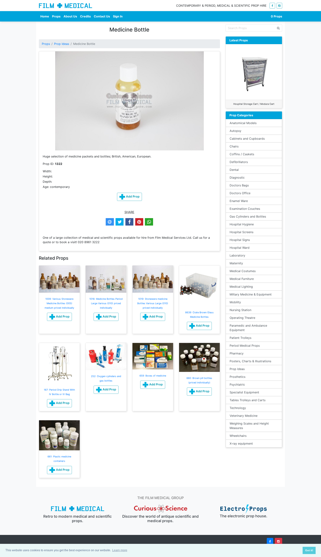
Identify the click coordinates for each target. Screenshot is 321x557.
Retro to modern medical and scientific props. (77, 518)
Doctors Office (240, 193)
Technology (238, 408)
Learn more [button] (119, 550)
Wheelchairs (238, 436)
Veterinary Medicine (243, 416)
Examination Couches (245, 209)
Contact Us (102, 16)
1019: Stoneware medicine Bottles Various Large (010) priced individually (152, 303)
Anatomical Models (243, 123)
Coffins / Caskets (242, 154)
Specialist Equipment (244, 392)
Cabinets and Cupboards (247, 138)
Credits (85, 16)
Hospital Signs (240, 240)
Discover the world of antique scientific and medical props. (160, 518)
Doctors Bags (239, 185)
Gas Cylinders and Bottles (248, 216)
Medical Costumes (243, 271)
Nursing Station (240, 310)
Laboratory (237, 255)
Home (44, 16)
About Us (70, 16)
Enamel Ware (239, 201)
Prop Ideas (61, 44)
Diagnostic (237, 177)
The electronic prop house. (243, 516)
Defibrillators (239, 162)
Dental (234, 170)
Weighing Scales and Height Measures (249, 426)
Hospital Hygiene (242, 224)
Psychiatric (237, 384)
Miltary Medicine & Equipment (251, 294)
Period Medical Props (245, 345)
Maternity (236, 263)
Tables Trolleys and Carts (247, 400)
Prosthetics (237, 377)
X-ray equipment (241, 443)
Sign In (118, 16)
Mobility (235, 302)
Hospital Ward (239, 247)
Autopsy (235, 131)
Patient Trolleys (240, 338)
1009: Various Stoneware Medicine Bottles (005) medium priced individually (59, 303)
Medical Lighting (241, 286)
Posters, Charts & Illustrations (250, 361)
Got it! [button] (309, 550)
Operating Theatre (242, 318)
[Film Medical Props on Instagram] (279, 6)
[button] (59, 317)
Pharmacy (237, 353)
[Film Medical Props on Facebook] (272, 6)
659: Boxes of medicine (153, 375)
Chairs (234, 146)
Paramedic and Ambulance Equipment (248, 328)
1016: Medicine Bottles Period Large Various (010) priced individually (106, 303)
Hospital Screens (241, 232)
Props (56, 16)
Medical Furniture (242, 279)
